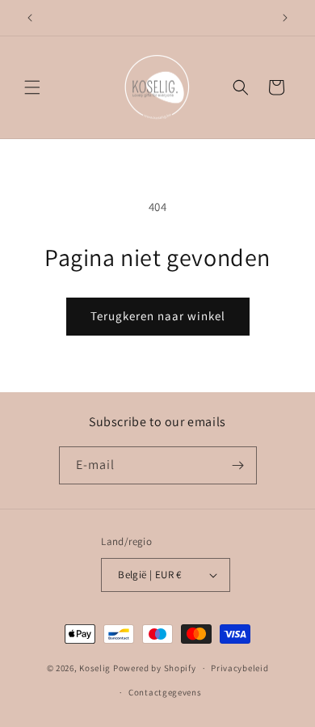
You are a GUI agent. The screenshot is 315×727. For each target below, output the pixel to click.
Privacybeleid (239, 668)
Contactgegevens (165, 692)
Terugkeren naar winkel (157, 315)
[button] (32, 87)
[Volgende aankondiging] (285, 18)
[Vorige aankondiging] (30, 18)
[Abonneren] (238, 465)
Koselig (95, 668)
